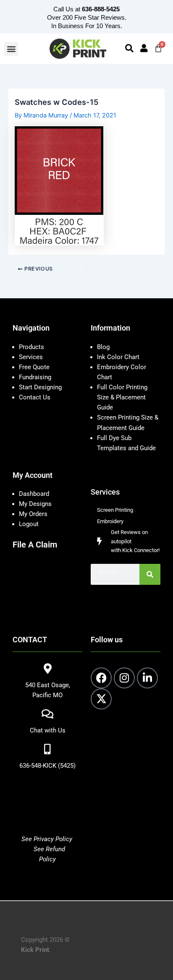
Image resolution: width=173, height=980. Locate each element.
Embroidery (110, 521)
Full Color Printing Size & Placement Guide (122, 397)
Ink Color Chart (118, 357)
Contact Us (34, 397)
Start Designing (40, 387)
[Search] (149, 574)
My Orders (33, 514)
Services (31, 357)
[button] (11, 49)
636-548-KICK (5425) (47, 765)
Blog (103, 347)
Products (31, 347)
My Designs (35, 504)
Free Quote (34, 367)
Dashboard (34, 494)
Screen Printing (115, 510)
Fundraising (35, 377)
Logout (29, 524)
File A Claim (35, 545)
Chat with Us (48, 730)
